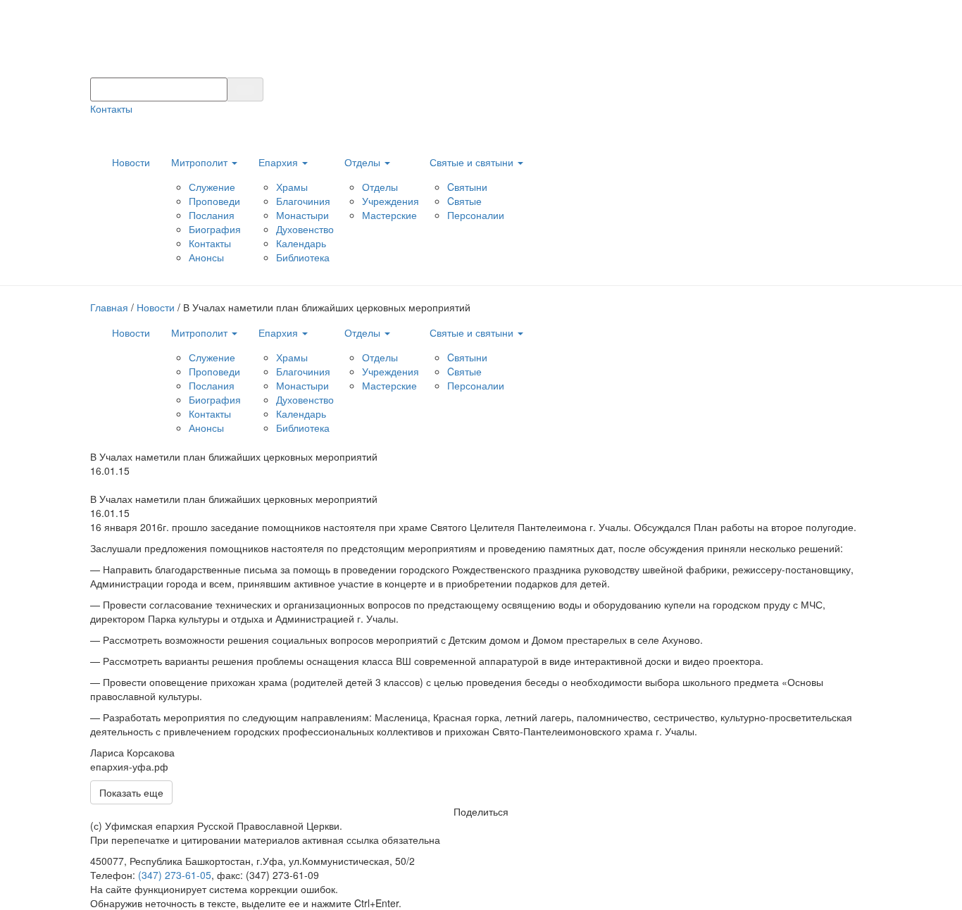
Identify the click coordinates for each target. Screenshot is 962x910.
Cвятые (464, 201)
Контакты (111, 108)
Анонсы (206, 257)
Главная (109, 307)
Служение (212, 187)
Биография (215, 229)
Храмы (292, 187)
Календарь (301, 243)
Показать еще (131, 792)
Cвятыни (467, 187)
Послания (212, 215)
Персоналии (475, 215)
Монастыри (302, 215)
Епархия (279, 162)
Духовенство (305, 229)
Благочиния (303, 201)
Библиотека (303, 257)
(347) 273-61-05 (174, 875)
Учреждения (390, 201)
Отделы (363, 162)
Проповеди (214, 201)
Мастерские (389, 215)
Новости (131, 162)
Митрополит (200, 162)
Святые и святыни (473, 162)
